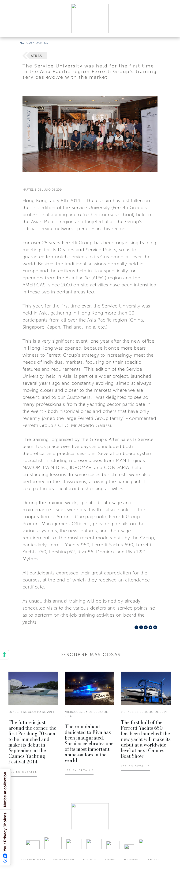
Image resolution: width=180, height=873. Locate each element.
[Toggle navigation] (171, 28)
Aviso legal (90, 859)
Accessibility (132, 859)
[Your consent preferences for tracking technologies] (4, 654)
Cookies (110, 859)
